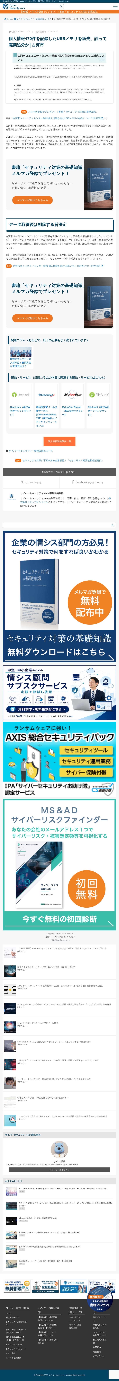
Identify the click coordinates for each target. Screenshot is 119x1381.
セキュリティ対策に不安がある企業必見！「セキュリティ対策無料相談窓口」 (63, 460)
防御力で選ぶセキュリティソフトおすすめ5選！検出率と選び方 (46, 967)
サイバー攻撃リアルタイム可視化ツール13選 (37, 1023)
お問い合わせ (98, 1356)
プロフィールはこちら (59, 1170)
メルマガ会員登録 (13, 1358)
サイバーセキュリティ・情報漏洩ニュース (31, 451)
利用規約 (97, 1347)
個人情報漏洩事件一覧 (59, 441)
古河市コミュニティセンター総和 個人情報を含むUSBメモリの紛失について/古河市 (56, 118)
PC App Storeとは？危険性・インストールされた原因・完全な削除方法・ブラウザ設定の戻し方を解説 (64, 1004)
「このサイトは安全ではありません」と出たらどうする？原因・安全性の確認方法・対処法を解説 (62, 1116)
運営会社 (97, 1352)
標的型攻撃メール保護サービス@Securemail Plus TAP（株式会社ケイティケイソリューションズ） (46, 416)
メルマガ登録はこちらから (32, 200)
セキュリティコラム (14, 1344)
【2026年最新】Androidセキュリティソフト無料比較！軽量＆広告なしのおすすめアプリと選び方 (61, 948)
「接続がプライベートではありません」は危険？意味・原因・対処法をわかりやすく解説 (58, 1060)
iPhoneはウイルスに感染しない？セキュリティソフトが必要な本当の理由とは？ (54, 1042)
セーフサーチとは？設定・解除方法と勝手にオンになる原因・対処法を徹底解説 (54, 1079)
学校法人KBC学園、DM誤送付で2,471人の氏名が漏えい (42, 1098)
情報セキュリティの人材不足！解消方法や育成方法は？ (20, 362)
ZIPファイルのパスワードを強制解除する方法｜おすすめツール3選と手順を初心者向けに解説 (60, 986)
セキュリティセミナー (15, 1349)
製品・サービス (12, 1317)
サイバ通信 (10, 1353)
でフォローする (33, 482)
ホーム (8, 1313)
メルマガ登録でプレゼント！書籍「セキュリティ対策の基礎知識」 (64, 11)
